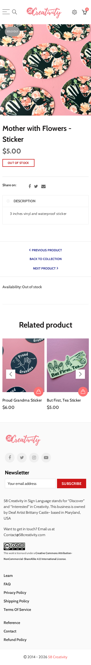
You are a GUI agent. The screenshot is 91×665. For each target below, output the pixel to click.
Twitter (36, 186)
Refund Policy (15, 639)
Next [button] (80, 374)
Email (43, 186)
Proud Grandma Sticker (22, 400)
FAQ (7, 584)
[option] (23, 374)
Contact (10, 631)
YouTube (46, 458)
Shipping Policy (16, 601)
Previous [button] (10, 374)
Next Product (44, 268)
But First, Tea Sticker (64, 400)
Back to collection (46, 259)
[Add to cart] (38, 391)
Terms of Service (17, 609)
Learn (8, 575)
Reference (12, 622)
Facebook (29, 186)
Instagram (34, 458)
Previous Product (47, 250)
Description (24, 201)
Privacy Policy (15, 592)
